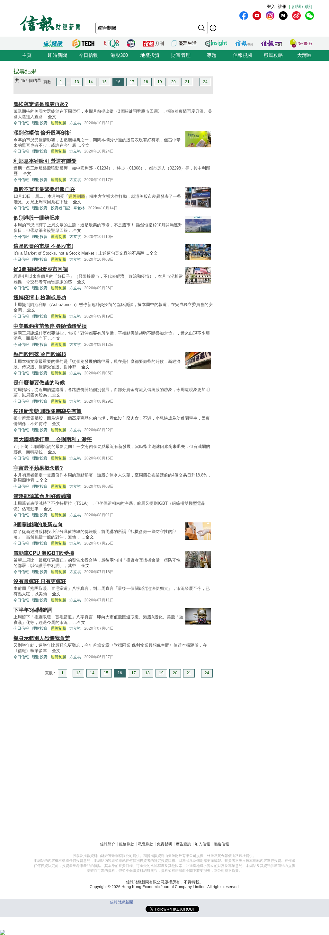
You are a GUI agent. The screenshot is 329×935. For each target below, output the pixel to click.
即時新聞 (57, 55)
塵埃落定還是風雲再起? (40, 104)
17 (132, 82)
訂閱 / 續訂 (302, 6)
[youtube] (257, 15)
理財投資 (40, 123)
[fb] (243, 15)
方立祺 (75, 123)
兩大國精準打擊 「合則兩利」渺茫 (52, 439)
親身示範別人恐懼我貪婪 (41, 638)
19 (159, 82)
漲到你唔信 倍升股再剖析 (42, 132)
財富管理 (181, 55)
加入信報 (202, 844)
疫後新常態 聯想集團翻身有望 (47, 411)
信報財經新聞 (121, 902)
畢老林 (79, 208)
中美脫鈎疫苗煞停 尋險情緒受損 (50, 326)
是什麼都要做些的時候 (39, 382)
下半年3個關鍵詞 (32, 610)
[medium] (283, 15)
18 (146, 82)
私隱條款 (145, 844)
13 (77, 82)
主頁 (26, 55)
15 (104, 82)
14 (90, 82)
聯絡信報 (221, 844)
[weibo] (296, 15)
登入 (271, 6)
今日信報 (88, 55)
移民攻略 (273, 55)
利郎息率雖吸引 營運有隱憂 (44, 161)
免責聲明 (164, 844)
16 (118, 82)
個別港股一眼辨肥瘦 (36, 218)
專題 (212, 55)
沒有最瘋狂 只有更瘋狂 (39, 581)
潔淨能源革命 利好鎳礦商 (42, 496)
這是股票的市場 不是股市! (43, 246)
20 (173, 82)
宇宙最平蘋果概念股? (38, 468)
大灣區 (304, 55)
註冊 (282, 6)
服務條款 (126, 844)
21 (187, 82)
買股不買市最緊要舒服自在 (44, 189)
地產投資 (150, 55)
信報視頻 (242, 55)
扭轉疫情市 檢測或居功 (39, 297)
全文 (52, 116)
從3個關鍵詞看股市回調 (40, 269)
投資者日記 (60, 208)
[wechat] (309, 15)
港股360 (119, 55)
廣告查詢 (183, 844)
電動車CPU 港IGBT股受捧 (43, 553)
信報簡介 (107, 844)
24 (205, 82)
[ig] (270, 15)
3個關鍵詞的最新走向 (38, 524)
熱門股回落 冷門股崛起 (39, 354)
